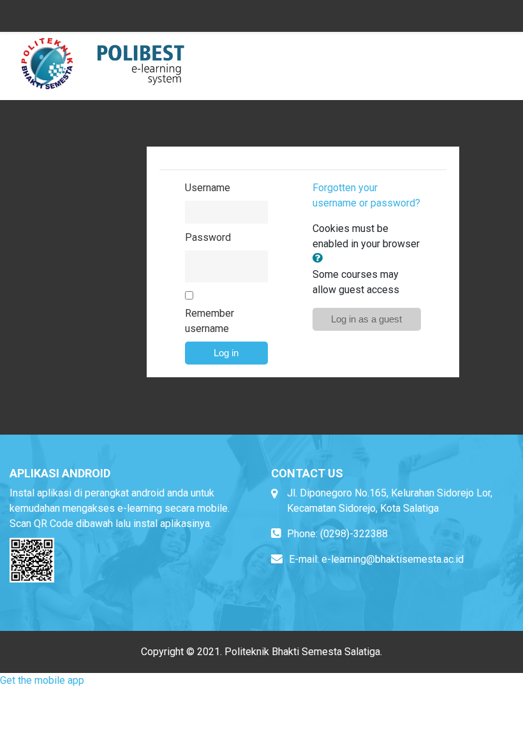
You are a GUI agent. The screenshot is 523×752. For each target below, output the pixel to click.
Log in (226, 353)
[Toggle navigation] (496, 59)
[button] (320, 259)
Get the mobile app (42, 680)
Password (208, 237)
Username (207, 188)
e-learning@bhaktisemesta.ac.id (392, 559)
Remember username (209, 321)
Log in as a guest (366, 319)
